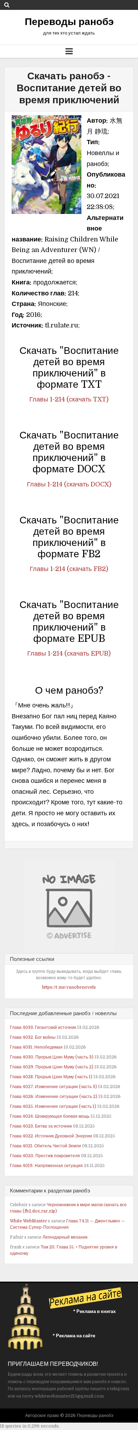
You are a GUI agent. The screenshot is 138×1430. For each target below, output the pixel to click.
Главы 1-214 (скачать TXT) (69, 399)
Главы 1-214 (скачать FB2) (69, 568)
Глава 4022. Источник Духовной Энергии (51, 1136)
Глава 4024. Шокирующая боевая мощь (50, 1116)
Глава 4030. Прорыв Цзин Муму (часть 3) (51, 1057)
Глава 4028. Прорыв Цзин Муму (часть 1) (51, 1076)
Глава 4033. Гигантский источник (43, 1027)
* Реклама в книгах (94, 1311)
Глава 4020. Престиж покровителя (45, 1155)
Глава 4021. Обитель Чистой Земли (45, 1145)
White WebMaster (28, 1221)
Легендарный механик (64, 1237)
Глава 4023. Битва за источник (41, 1126)
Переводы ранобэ (69, 21)
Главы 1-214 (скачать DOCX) (69, 484)
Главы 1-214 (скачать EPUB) (69, 653)
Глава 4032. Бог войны (33, 1037)
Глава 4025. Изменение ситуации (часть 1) (53, 1106)
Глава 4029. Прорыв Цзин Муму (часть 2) (51, 1066)
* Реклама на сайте (74, 1335)
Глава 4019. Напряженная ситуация (46, 1165)
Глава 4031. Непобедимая (36, 1047)
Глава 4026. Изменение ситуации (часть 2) (53, 1096)
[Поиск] (7, 5)
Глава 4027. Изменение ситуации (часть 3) (53, 1086)
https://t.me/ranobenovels (69, 987)
